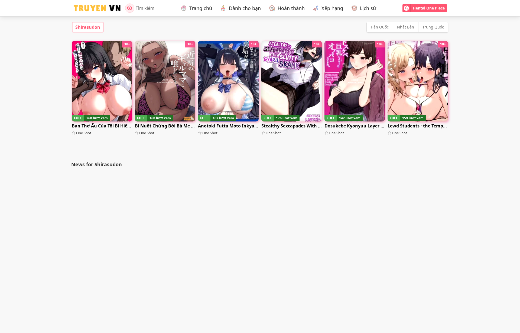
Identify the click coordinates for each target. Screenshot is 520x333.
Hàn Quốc (380, 27)
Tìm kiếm (145, 8)
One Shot (83, 132)
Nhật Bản (405, 27)
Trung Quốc (433, 27)
